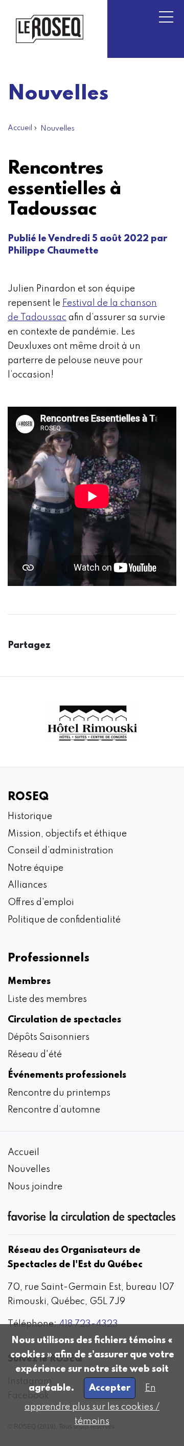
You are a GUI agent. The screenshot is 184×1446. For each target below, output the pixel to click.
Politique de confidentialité (64, 920)
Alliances (27, 885)
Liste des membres (47, 999)
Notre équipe (35, 868)
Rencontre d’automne (54, 1110)
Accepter (109, 1388)
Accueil (20, 128)
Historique (30, 816)
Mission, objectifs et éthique (67, 834)
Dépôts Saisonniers (48, 1037)
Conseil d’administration (60, 850)
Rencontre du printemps (59, 1093)
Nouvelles (57, 128)
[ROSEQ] (49, 29)
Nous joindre (35, 1186)
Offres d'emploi (41, 902)
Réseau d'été (35, 1054)
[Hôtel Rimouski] (92, 722)
